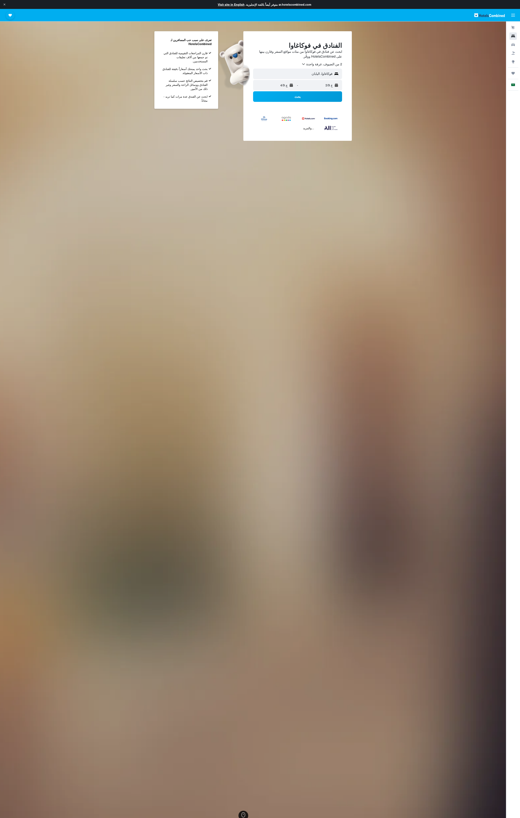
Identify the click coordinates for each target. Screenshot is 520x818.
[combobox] (321, 64)
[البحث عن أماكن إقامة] (513, 36)
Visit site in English (231, 4)
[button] (4, 4)
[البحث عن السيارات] (513, 45)
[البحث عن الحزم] (513, 53)
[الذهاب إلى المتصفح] (513, 62)
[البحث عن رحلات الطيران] (513, 28)
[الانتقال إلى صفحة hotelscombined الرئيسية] (489, 15)
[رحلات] (513, 73)
